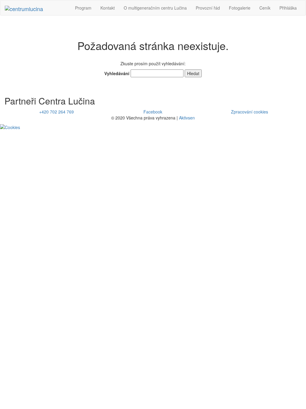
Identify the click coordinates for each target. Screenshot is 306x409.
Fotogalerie (239, 8)
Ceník (264, 8)
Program (83, 8)
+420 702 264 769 (56, 112)
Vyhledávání (116, 73)
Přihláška (288, 8)
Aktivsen (187, 118)
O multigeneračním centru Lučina (155, 8)
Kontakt (107, 8)
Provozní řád (208, 8)
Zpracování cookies (249, 112)
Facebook (152, 112)
